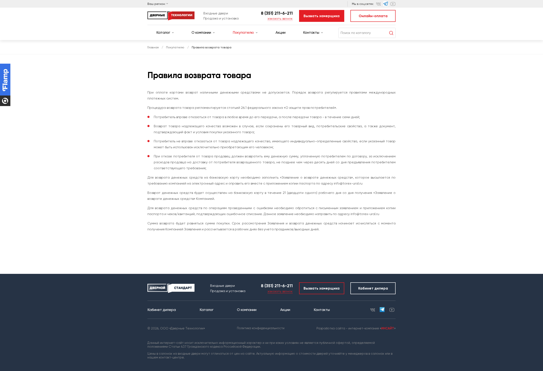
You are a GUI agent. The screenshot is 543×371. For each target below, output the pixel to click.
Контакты (311, 32)
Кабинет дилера (373, 288)
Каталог (163, 32)
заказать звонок (280, 19)
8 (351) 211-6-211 (277, 13)
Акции (280, 32)
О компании (201, 32)
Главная (153, 47)
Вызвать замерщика (322, 16)
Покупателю (243, 32)
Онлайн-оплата (373, 16)
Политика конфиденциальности (260, 328)
